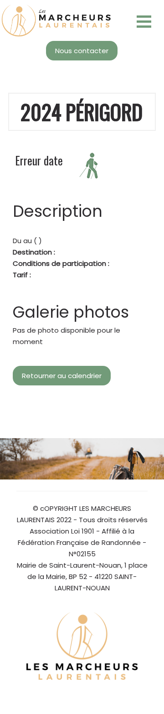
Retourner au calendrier (62, 375)
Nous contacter (81, 50)
